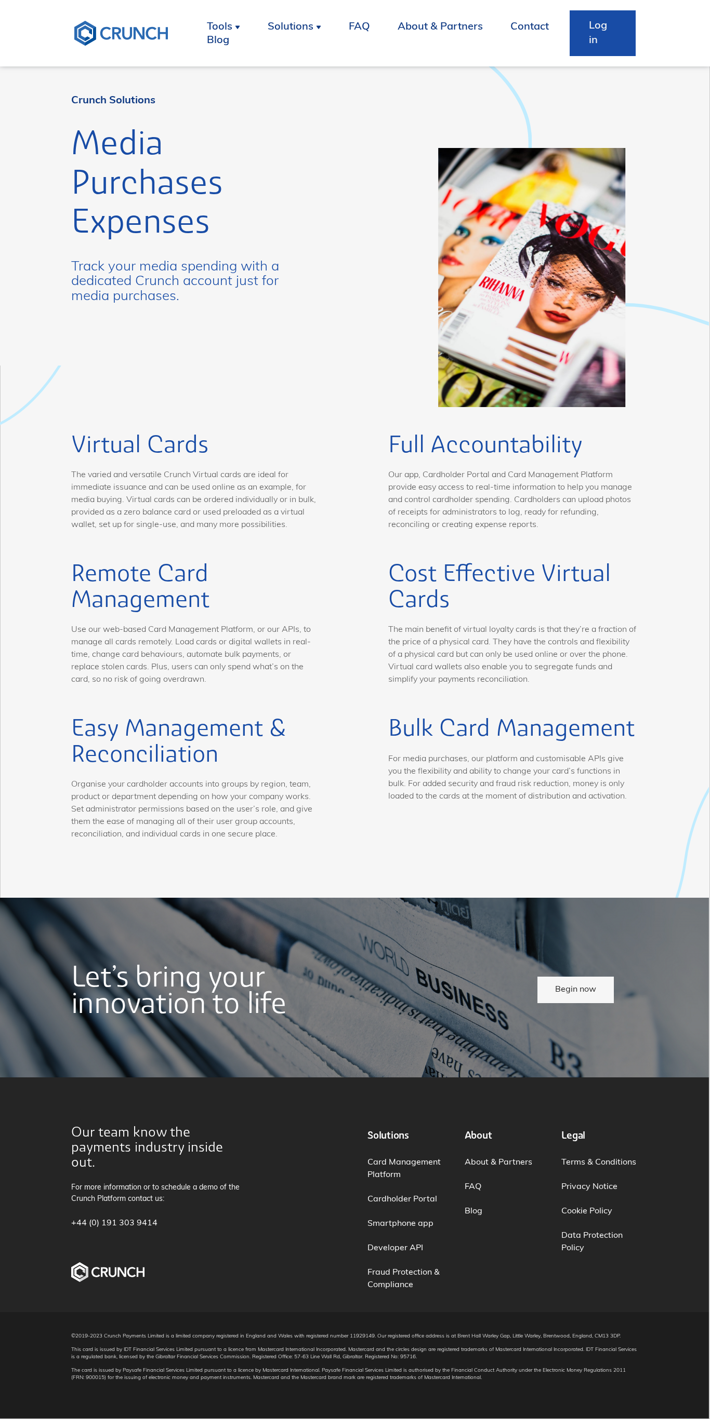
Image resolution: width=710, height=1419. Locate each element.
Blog (218, 40)
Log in (598, 33)
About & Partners (440, 27)
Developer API (395, 1248)
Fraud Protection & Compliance (403, 1278)
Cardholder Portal (402, 1199)
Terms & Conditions (598, 1162)
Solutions (290, 27)
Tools (219, 27)
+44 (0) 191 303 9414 (114, 1223)
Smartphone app (400, 1224)
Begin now (575, 989)
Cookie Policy (586, 1211)
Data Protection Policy (592, 1242)
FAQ (359, 27)
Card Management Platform (404, 1168)
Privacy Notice (589, 1187)
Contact (529, 27)
